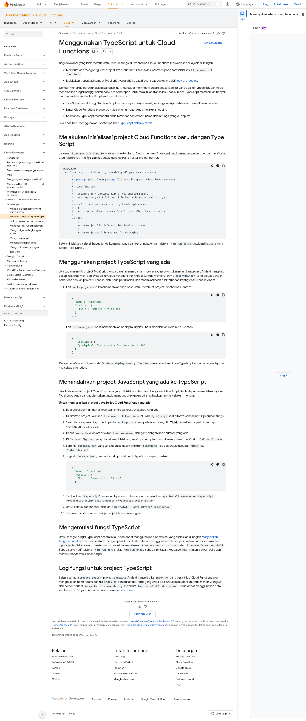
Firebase (63, 33)
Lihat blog (119, 656)
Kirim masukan (213, 42)
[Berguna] (218, 33)
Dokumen (113, 4)
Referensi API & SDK (63, 662)
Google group (183, 667)
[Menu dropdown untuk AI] (56, 23)
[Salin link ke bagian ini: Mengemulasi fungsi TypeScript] (143, 528)
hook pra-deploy (186, 81)
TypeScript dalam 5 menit (135, 123)
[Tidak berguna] (223, 33)
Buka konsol (281, 4)
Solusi (84, 4)
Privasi (72, 713)
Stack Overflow (184, 662)
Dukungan (161, 4)
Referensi (114, 22)
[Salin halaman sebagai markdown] (104, 52)
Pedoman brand (185, 679)
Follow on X (120, 667)
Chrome (112, 699)
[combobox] (204, 4)
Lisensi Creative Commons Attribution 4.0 (152, 621)
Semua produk (182, 699)
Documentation (17, 15)
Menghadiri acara (124, 679)
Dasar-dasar (30, 22)
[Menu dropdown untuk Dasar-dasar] (42, 23)
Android (96, 699)
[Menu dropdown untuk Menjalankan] (73, 4)
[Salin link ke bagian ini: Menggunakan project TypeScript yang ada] (173, 262)
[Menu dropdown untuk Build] (46, 4)
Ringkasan (10, 22)
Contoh (130, 22)
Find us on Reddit (123, 662)
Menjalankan (61, 4)
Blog (265, 4)
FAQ (178, 684)
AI (51, 22)
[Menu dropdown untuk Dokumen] (123, 4)
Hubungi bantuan (185, 656)
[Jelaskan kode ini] (212, 165)
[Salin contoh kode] (223, 165)
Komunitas (137, 4)
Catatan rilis (182, 673)
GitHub (56, 679)
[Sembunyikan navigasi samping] (42, 714)
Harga (97, 4)
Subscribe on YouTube (126, 673)
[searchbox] (23, 34)
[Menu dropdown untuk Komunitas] (147, 4)
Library (56, 673)
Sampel (56, 667)
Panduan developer (63, 656)
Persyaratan (58, 713)
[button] (21, 55)
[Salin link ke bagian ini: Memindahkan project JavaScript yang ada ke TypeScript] (209, 382)
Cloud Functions (49, 15)
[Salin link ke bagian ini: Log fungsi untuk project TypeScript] (155, 568)
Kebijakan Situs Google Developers (145, 624)
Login (283, 375)
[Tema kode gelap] (217, 165)
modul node (125, 590)
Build (39, 4)
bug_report (303, 14)
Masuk (298, 4)
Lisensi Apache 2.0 (62, 624)
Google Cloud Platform (153, 699)
